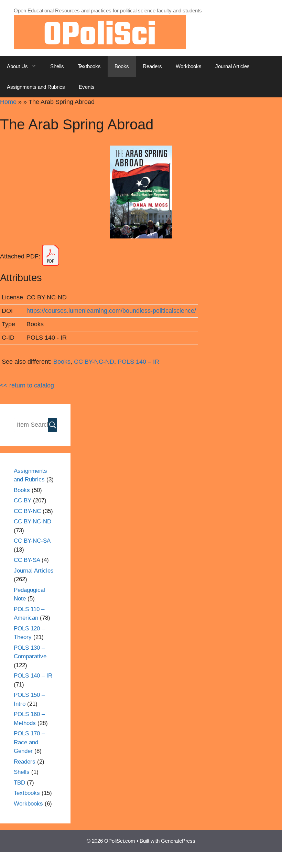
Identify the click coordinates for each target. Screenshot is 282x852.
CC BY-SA (27, 560)
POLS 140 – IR (138, 361)
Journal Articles (232, 66)
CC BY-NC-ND (94, 361)
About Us (17, 66)
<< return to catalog (27, 385)
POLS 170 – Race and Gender (29, 742)
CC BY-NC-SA (32, 540)
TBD (19, 782)
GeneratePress (178, 841)
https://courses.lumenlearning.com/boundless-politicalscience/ (111, 310)
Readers (152, 66)
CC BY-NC (27, 511)
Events (87, 87)
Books (122, 66)
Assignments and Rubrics (36, 87)
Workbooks (189, 66)
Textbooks (89, 66)
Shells (57, 66)
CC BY (22, 500)
